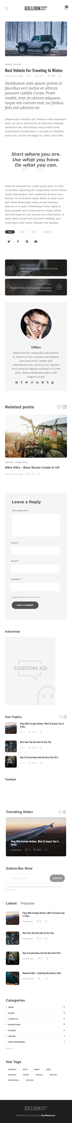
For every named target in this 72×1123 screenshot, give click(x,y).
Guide (17, 64)
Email (14, 561)
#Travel (39, 1075)
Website (16, 579)
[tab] (11, 903)
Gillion (8, 76)
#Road (26, 1075)
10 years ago (17, 76)
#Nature (12, 1075)
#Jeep (33, 232)
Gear (8, 64)
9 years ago (16, 850)
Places (36, 1030)
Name (15, 543)
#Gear (37, 1069)
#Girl (48, 1069)
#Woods (29, 1080)
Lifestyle (21, 462)
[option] (36, 444)
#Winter (47, 232)
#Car (22, 232)
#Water (53, 1075)
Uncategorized (36, 1041)
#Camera (12, 1069)
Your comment (20, 510)
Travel (36, 1036)
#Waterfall (13, 1080)
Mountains (28, 265)
